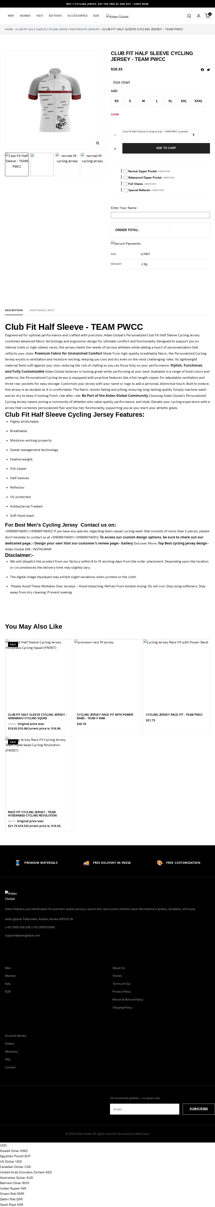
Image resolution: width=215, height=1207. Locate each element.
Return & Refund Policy (128, 999)
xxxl (198, 101)
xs (116, 101)
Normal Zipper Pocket (149, 171)
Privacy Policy (122, 991)
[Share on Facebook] (202, 69)
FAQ (7, 1059)
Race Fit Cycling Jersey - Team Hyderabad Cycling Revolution (32, 814)
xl (170, 101)
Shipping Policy (122, 1007)
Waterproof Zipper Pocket (151, 177)
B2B (96, 15)
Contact (10, 1067)
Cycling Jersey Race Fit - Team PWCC (174, 714)
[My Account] (198, 16)
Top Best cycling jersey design (182, 543)
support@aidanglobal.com (22, 935)
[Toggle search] (189, 16)
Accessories (78, 15)
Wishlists (11, 1051)
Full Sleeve (142, 184)
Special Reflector (146, 190)
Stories (117, 975)
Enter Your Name (124, 208)
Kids (40, 15)
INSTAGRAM (42, 549)
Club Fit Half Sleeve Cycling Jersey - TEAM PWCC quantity (155, 131)
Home (9, 29)
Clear (115, 114)
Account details (15, 1035)
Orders (9, 1043)
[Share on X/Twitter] (208, 69)
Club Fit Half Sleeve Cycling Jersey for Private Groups (58, 29)
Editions (55, 15)
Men (11, 15)
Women (25, 15)
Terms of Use (122, 983)
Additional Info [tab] (42, 310)
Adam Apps (142, 1133)
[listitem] (17, 164)
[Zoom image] (97, 143)
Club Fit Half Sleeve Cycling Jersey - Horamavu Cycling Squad (37, 716)
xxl (184, 101)
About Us (119, 968)
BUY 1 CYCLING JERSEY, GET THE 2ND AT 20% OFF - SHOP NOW (107, 3)
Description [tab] (14, 310)
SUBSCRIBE (199, 1109)
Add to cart (166, 148)
